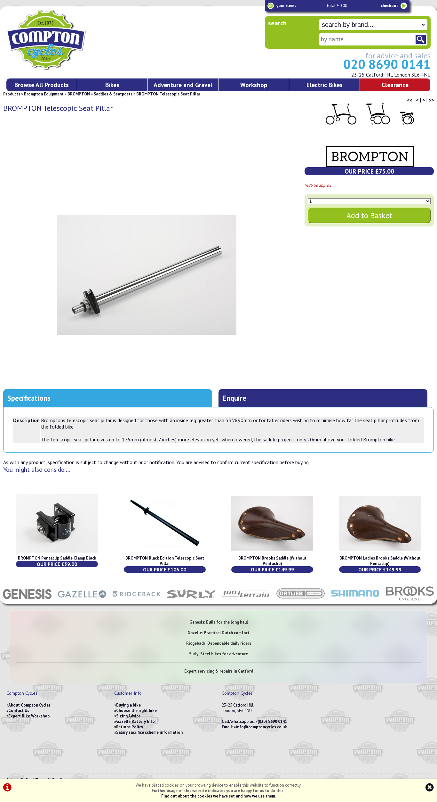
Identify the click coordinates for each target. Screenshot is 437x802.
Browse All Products (41, 85)
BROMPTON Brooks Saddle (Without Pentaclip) (272, 560)
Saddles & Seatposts (113, 94)
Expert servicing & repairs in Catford (218, 671)
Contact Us (18, 710)
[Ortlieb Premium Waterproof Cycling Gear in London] (300, 600)
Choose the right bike (136, 710)
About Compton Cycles (29, 705)
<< (409, 100)
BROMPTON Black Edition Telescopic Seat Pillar (164, 560)
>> (431, 100)
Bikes (112, 85)
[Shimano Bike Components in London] (355, 600)
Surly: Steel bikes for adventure (218, 654)
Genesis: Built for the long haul (218, 622)
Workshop (253, 85)
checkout (389, 5)
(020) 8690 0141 (272, 721)
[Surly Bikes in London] (191, 600)
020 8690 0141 (387, 64)
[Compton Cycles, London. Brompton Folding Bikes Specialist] (70, 69)
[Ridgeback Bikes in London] (137, 600)
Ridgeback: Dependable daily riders (218, 643)
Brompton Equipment (44, 94)
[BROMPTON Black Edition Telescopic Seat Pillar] (165, 552)
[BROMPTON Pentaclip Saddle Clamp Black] (57, 552)
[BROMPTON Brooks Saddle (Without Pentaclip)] (272, 552)
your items (286, 5)
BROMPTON (79, 94)
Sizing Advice (128, 716)
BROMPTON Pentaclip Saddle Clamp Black (57, 558)
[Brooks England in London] (409, 600)
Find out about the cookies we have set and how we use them (218, 796)
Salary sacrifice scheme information (149, 732)
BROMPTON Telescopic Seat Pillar (168, 94)
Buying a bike (128, 705)
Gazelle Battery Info (135, 721)
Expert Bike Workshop (29, 716)
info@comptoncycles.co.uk (261, 727)
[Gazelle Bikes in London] (82, 600)
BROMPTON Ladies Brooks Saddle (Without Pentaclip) (380, 560)
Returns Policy (129, 727)
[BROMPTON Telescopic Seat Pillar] (146, 275)
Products (11, 94)
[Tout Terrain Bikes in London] (246, 600)
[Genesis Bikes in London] (27, 600)
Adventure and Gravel (183, 85)
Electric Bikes (324, 85)
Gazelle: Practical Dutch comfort (218, 632)
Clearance (395, 85)
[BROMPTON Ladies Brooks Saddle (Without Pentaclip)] (380, 552)
